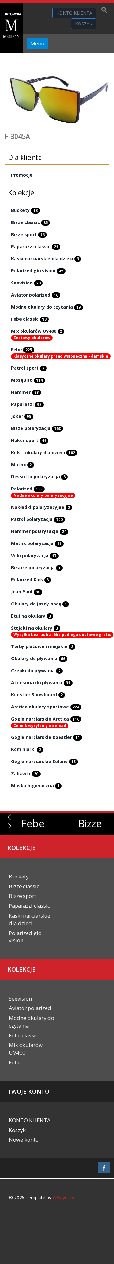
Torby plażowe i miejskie (42, 646)
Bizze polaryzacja (36, 428)
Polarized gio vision (37, 271)
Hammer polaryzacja (38, 531)
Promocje (22, 175)
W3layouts (63, 1197)
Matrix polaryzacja (36, 543)
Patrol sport (27, 368)
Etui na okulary (31, 616)
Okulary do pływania (38, 658)
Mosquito (27, 380)
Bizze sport (28, 234)
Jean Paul (25, 592)
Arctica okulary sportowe (45, 707)
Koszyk (17, 1130)
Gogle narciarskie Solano (43, 761)
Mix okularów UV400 (36, 331)
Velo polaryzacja (33, 555)
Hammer (25, 392)
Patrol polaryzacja (37, 519)
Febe (21, 349)
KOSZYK (83, 24)
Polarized (26, 489)
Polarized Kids (30, 580)
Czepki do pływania (35, 670)
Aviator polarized (34, 295)
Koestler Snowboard (37, 695)
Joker (21, 416)
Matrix (21, 464)
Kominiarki (26, 749)
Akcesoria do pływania (40, 683)
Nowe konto (24, 1139)
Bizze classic (29, 222)
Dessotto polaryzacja (38, 477)
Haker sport (28, 440)
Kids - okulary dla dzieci (43, 452)
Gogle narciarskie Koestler (45, 737)
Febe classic (29, 319)
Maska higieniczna (35, 785)
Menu (37, 43)
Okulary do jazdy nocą (39, 604)
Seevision (26, 283)
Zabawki (24, 773)
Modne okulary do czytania (46, 307)
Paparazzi (26, 404)
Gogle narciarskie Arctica (45, 719)
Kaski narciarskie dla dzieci (45, 259)
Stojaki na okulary (34, 628)
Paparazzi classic (34, 246)
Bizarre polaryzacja (35, 567)
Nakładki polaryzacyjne (40, 507)
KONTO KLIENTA (74, 13)
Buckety (24, 210)
